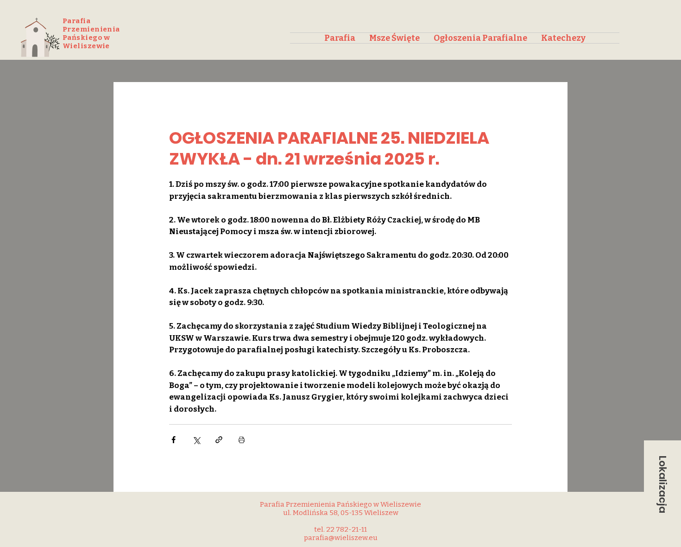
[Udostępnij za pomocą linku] (218, 439)
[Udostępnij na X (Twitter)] (196, 439)
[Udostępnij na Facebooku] (173, 439)
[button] (662, 484)
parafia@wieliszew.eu (341, 538)
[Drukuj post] (241, 439)
